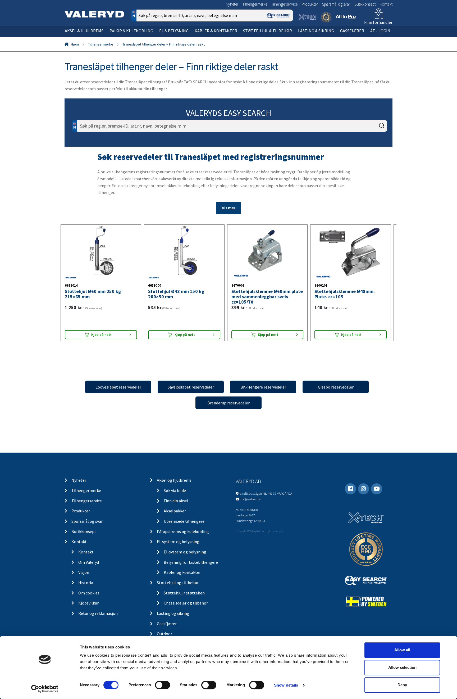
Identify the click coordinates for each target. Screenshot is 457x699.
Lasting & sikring (316, 30)
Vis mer (228, 207)
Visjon (83, 572)
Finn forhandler (378, 22)
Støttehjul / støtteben (184, 593)
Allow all (402, 650)
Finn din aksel (176, 500)
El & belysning (174, 30)
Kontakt (386, 4)
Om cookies (88, 593)
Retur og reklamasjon (98, 613)
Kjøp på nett (101, 334)
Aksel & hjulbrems (84, 30)
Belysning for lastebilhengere (191, 562)
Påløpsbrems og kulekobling (183, 531)
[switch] (162, 685)
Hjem (75, 44)
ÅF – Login (380, 30)
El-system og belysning (178, 541)
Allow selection (402, 667)
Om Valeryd (88, 562)
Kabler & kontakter (216, 30)
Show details (286, 685)
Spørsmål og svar (336, 4)
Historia (85, 582)
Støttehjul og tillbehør (178, 582)
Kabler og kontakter (182, 572)
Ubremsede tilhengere (184, 521)
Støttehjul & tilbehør (267, 30)
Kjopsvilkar (88, 603)
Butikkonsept (365, 4)
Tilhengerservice (284, 4)
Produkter (310, 4)
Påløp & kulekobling (131, 30)
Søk (285, 38)
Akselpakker (175, 510)
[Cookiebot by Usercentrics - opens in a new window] (45, 689)
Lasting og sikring (173, 613)
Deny (402, 685)
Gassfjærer (352, 30)
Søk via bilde (175, 490)
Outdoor (164, 633)
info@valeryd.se (250, 499)
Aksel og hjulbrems (174, 480)
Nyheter (232, 4)
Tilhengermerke (255, 4)
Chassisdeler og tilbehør (186, 603)
